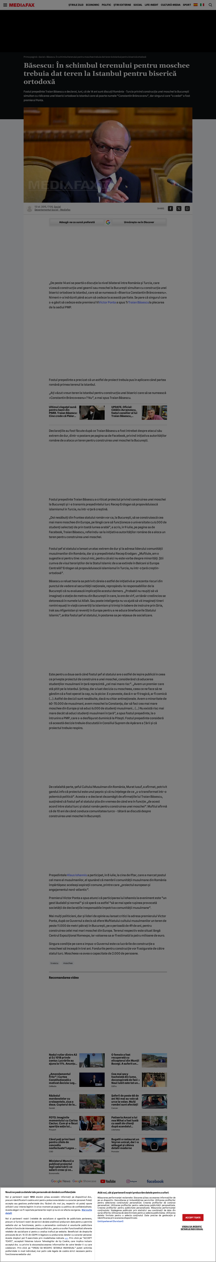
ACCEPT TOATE (193, 1217)
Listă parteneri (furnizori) (110, 1221)
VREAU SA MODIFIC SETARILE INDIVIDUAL (192, 1227)
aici (66, 1238)
